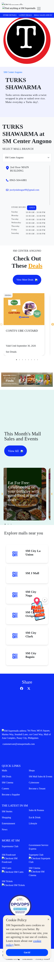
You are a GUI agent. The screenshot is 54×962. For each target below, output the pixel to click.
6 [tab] (31, 359)
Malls (4, 770)
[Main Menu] (39, 8)
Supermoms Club (10, 846)
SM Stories (7, 811)
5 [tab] (28, 359)
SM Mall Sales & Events (40, 776)
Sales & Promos (36, 810)
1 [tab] (16, 359)
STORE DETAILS (9, 15)
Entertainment (8, 823)
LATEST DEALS (25, 15)
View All (14, 451)
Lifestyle (33, 823)
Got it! (27, 952)
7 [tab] (34, 359)
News (4, 829)
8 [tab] (37, 359)
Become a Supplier (11, 794)
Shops (32, 770)
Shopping (6, 817)
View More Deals (25, 279)
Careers (5, 788)
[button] (19, 8)
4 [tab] (25, 359)
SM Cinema (7, 782)
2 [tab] (19, 359)
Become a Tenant (37, 788)
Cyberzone (34, 782)
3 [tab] (22, 359)
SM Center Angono (13, 72)
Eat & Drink (34, 817)
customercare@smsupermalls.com (19, 744)
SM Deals (6, 776)
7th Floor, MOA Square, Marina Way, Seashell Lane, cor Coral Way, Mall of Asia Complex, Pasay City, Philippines (26, 734)
